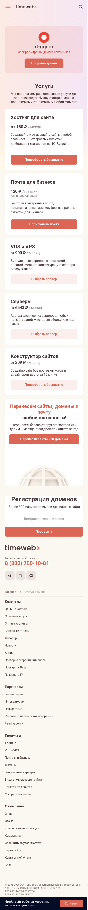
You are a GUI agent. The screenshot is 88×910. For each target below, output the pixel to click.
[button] (80, 6)
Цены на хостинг (16, 609)
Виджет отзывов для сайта (23, 779)
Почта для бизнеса (17, 757)
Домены (10, 765)
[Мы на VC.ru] (20, 575)
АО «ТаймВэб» (28, 884)
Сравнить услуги (16, 616)
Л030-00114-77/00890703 (20, 894)
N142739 (55, 888)
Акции (9, 652)
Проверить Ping (15, 667)
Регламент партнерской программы (29, 716)
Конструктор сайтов (18, 787)
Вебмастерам (14, 694)
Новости (10, 645)
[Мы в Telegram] (10, 575)
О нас (8, 813)
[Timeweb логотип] (30, 6)
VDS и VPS (12, 750)
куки (31, 905)
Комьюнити (13, 835)
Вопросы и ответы (17, 630)
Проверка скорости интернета (25, 660)
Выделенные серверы (20, 772)
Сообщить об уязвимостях (23, 843)
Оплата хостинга (16, 623)
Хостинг (10, 743)
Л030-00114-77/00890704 (20, 891)
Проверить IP (14, 674)
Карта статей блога (18, 857)
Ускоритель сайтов (18, 794)
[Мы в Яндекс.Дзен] (31, 575)
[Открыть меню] (8, 7)
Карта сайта (13, 850)
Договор (11, 638)
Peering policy (14, 723)
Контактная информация (22, 828)
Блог (8, 865)
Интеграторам (14, 701)
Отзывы (10, 821)
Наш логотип (13, 708)
